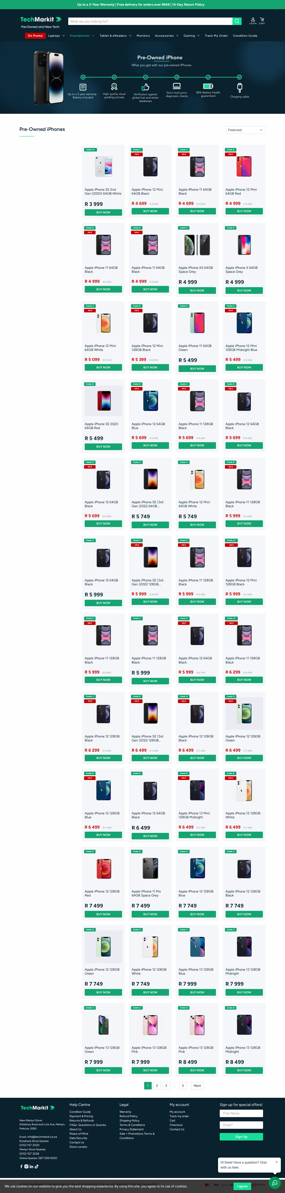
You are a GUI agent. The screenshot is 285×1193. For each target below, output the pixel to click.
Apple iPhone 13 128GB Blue (196, 971)
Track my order (179, 1116)
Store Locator (78, 1147)
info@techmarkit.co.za (42, 1137)
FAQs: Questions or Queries (87, 1125)
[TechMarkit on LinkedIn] (31, 1167)
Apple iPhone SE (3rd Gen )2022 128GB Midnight (147, 582)
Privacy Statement (132, 1129)
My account (177, 1112)
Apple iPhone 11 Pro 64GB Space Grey (146, 893)
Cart (172, 1120)
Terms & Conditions (132, 1125)
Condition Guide (245, 36)
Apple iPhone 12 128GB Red (102, 893)
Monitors (143, 36)
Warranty (125, 1112)
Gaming (189, 36)
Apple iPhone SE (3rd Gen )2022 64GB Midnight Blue (147, 504)
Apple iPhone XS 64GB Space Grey (196, 270)
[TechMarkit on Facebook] (21, 1167)
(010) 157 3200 (29, 1145)
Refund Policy (128, 1116)
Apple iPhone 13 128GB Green (102, 1050)
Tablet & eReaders (113, 36)
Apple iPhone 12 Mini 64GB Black (147, 191)
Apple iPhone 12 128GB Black (102, 738)
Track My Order (216, 36)
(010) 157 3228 (29, 1153)
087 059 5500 (47, 1158)
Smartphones (80, 36)
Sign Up (241, 1137)
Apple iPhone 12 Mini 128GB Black (147, 348)
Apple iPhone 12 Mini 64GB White (100, 348)
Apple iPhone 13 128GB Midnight (243, 971)
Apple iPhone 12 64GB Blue (148, 426)
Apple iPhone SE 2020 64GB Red (101, 426)
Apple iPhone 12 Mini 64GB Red (241, 191)
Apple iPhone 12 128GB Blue (102, 815)
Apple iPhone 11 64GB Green (195, 348)
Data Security (78, 1138)
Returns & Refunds (81, 1120)
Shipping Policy (129, 1120)
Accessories (164, 36)
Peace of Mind (78, 1133)
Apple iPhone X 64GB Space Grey (242, 270)
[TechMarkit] (41, 21)
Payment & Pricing (81, 1116)
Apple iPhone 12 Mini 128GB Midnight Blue (241, 348)
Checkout (176, 1125)
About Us (75, 1129)
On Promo (35, 36)
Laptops (54, 36)
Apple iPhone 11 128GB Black (196, 426)
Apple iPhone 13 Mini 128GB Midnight (194, 815)
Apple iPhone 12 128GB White (243, 815)
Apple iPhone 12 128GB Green (243, 738)
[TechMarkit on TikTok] (37, 1167)
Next (197, 1086)
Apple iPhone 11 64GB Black (195, 191)
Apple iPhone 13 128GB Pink (149, 1050)
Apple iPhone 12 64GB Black (242, 426)
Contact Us (76, 1142)
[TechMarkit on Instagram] (26, 1167)
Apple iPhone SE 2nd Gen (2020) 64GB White (103, 191)
